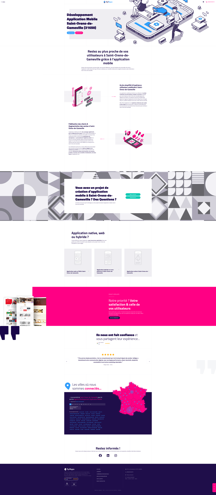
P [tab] (83, 404)
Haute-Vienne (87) (73, 422)
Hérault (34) (98, 413)
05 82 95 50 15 (79, 33)
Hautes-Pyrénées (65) (81, 422)
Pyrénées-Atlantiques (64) (74, 413)
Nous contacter (133, 194)
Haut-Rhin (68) (95, 420)
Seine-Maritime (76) (81, 417)
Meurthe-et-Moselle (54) (96, 425)
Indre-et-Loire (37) (97, 422)
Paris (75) (77, 427)
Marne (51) (89, 425)
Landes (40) (72, 415)
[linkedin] (108, 455)
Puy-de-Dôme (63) (83, 427)
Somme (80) (77, 429)
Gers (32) (93, 413)
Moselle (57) (72, 427)
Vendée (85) (93, 429)
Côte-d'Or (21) (87, 415)
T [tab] (88, 404)
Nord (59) (103, 415)
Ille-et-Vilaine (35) (90, 422)
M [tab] (81, 404)
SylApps (119, 490)
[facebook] (100, 455)
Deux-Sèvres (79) (100, 418)
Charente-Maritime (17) (86, 418)
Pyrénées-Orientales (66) (92, 427)
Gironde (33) (98, 415)
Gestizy (115, 490)
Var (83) (81, 429)
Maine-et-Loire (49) (81, 425)
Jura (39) (76, 424)
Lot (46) (98, 424)
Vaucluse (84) (86, 429)
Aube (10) (96, 417)
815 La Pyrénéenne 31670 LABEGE (134, 469)
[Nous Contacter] (203, 2)
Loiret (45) (94, 424)
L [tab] (79, 404)
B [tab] (72, 404)
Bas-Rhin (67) (102, 417)
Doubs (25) (78, 420)
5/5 (99, 344)
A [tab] (70, 404)
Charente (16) (78, 418)
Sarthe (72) (72, 429)
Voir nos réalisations (114, 317)
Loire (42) (80, 424)
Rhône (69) (100, 427)
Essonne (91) (81, 411)
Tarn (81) (86, 411)
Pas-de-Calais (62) (73, 417)
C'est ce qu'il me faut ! (72, 275)
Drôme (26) (83, 420)
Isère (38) (71, 424)
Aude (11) (100, 411)
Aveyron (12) (88, 413)
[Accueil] (108, 1)
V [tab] (90, 404)
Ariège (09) (82, 413)
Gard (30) (93, 415)
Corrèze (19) (94, 418)
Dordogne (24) (72, 420)
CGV (104, 490)
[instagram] (115, 455)
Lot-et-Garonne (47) (73, 425)
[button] (214, 484)
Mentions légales (98, 490)
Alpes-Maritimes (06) (90, 417)
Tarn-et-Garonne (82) (93, 411)
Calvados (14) (72, 418)
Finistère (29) (88, 420)
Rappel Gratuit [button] (71, 33)
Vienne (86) (98, 429)
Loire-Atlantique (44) (87, 424)
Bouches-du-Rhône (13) (79, 415)
